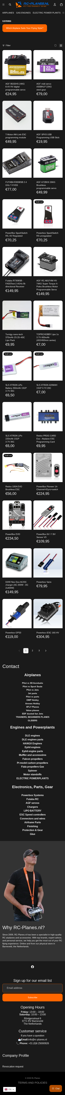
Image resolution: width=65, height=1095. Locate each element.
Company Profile (15, 1056)
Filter (8, 45)
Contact (10, 666)
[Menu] (3, 4)
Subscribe (32, 997)
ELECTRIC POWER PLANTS (46, 13)
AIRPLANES (8, 13)
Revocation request (12, 1066)
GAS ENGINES (23, 13)
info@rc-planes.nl (37, 1039)
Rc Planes (36, 1078)
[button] (9, 1089)
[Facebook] (32, 967)
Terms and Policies (32, 1082)
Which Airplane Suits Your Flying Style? (24, 28)
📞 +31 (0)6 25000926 (32, 1043)
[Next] (45, 650)
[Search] (10, 4)
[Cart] (61, 4)
